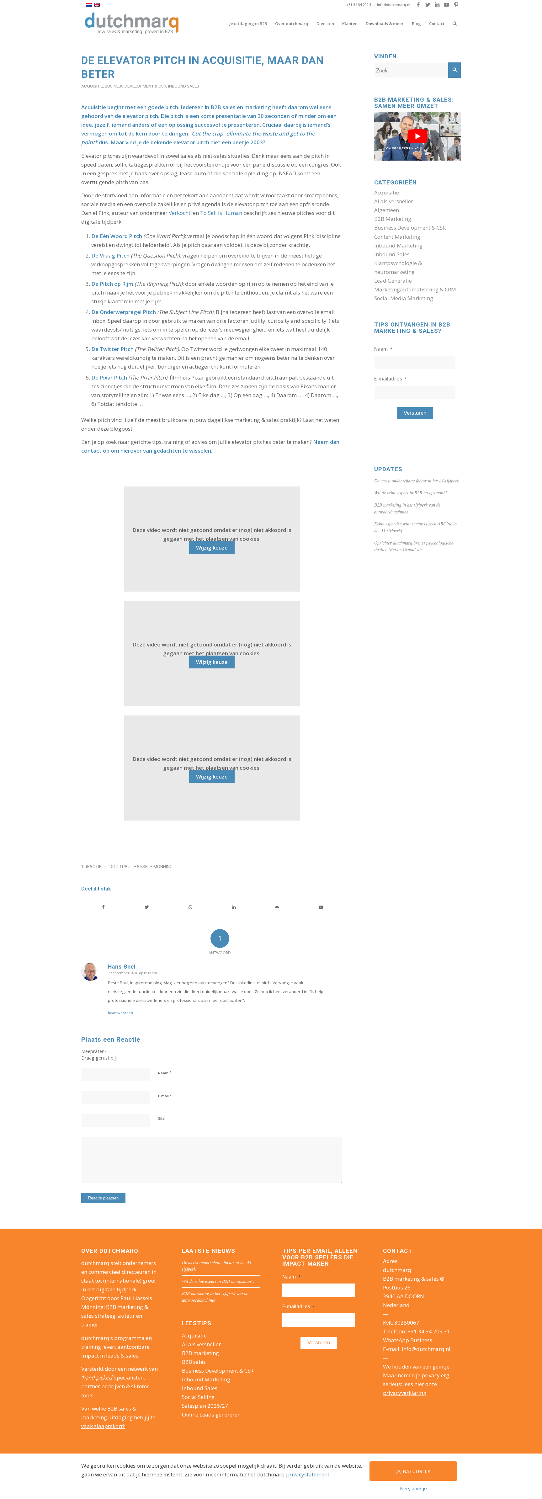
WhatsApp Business (407, 1340)
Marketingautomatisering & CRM (415, 289)
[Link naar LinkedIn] (437, 4)
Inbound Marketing (398, 245)
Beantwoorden (120, 1012)
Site (161, 1118)
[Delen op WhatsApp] (190, 907)
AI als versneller (393, 201)
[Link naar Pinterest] (456, 4)
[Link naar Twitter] (427, 4)
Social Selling (198, 1397)
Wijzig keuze (212, 547)
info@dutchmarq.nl (393, 4)
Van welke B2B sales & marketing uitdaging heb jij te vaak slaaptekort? (118, 1417)
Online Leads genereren (211, 1414)
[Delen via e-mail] (277, 907)
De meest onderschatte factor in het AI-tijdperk (416, 481)
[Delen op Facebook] (103, 907)
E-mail (165, 1095)
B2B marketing (200, 1353)
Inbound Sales (183, 85)
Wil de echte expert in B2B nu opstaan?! (410, 493)
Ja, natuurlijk (413, 1471)
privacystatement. (308, 1474)
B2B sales (194, 1361)
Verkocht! (180, 212)
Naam (165, 1073)
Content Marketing (397, 236)
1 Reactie (91, 866)
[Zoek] (455, 23)
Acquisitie (92, 85)
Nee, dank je (413, 1488)
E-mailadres (390, 378)
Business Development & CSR (135, 85)
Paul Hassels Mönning (147, 866)
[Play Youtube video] (417, 136)
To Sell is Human (221, 212)
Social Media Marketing (403, 298)
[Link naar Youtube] (446, 4)
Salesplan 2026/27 (205, 1405)
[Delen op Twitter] (147, 907)
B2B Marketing (392, 218)
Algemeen (386, 210)
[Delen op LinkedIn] (234, 907)
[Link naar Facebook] (418, 4)
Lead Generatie (393, 280)
